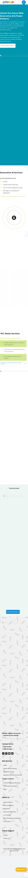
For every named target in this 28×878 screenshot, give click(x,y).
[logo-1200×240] (8, 2)
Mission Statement (8, 805)
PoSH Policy (6, 821)
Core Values (6, 808)
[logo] (10, 622)
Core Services (7, 815)
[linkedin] (12, 753)
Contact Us (22, 869)
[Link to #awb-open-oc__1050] (24, 2)
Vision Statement (8, 802)
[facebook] (3, 753)
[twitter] (6, 753)
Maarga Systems (17, 849)
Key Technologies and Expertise (12, 818)
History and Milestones (9, 812)
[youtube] (9, 753)
